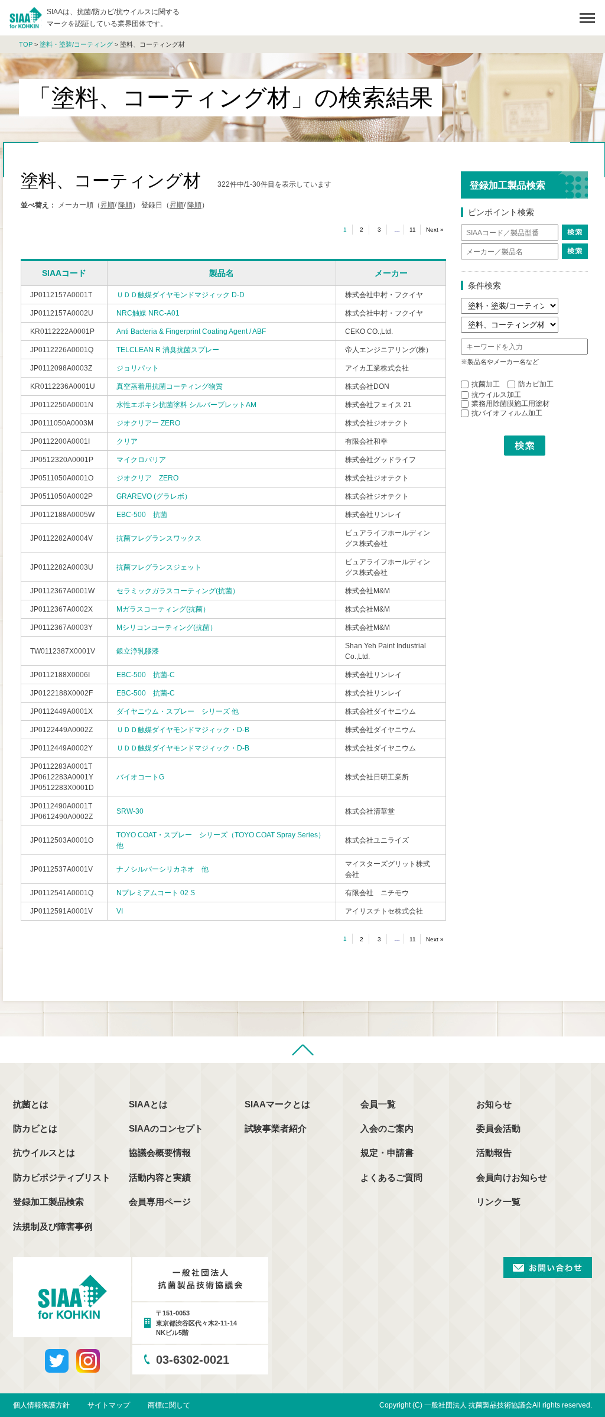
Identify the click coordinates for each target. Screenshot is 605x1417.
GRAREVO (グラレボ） (153, 496)
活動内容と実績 (160, 1177)
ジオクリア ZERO (147, 478)
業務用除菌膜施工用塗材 (510, 403)
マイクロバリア (141, 460)
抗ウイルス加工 (496, 395)
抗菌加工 (485, 384)
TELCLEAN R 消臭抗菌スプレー (167, 350)
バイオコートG (140, 777)
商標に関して (169, 1405)
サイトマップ (108, 1405)
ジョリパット (137, 368)
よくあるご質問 (391, 1177)
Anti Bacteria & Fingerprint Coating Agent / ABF (191, 331)
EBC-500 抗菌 (141, 515)
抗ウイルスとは (44, 1153)
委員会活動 (498, 1128)
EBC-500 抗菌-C (145, 675)
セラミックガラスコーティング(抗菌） (177, 591)
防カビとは (35, 1128)
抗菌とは (30, 1104)
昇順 (107, 205)
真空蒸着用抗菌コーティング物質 (169, 386)
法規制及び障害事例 (53, 1226)
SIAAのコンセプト (166, 1128)
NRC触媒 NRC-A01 (148, 313)
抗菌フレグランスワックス (158, 538)
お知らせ (494, 1104)
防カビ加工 (536, 384)
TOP (25, 44)
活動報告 (494, 1153)
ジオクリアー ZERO (148, 423)
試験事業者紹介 (276, 1128)
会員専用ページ (160, 1202)
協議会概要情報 (160, 1153)
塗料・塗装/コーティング (76, 44)
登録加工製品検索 (48, 1202)
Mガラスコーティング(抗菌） (163, 609)
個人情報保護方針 (41, 1405)
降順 (125, 205)
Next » (435, 229)
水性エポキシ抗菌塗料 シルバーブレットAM (186, 405)
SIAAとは (148, 1104)
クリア (127, 441)
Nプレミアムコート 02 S (155, 893)
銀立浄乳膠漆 (137, 651)
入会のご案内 (387, 1128)
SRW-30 (130, 811)
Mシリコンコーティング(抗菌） (166, 627)
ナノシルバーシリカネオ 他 (162, 869)
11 (412, 229)
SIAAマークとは (277, 1104)
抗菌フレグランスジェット (158, 567)
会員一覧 (378, 1104)
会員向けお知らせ (511, 1177)
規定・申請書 (387, 1153)
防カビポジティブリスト (61, 1177)
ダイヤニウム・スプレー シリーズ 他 (177, 711)
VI (119, 911)
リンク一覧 (498, 1202)
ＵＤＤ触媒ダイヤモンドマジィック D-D (180, 295)
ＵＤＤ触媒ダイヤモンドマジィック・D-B (182, 730)
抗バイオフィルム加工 (506, 413)
